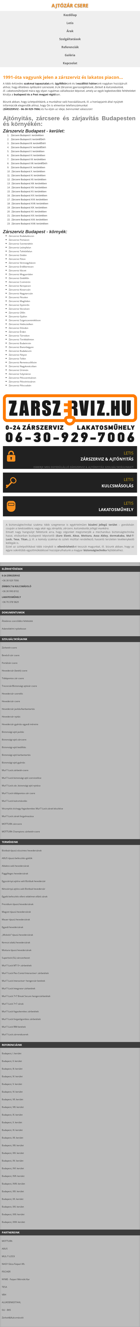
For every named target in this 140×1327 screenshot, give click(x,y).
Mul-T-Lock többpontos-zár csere (18, 793)
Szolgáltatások (70, 39)
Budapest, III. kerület (12, 1068)
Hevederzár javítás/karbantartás (18, 708)
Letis (70, 23)
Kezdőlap (70, 15)
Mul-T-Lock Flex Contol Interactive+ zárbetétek (25, 973)
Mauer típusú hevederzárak (16, 919)
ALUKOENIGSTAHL (11, 1302)
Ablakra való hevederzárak (15, 865)
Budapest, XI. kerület (12, 1130)
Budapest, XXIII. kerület (13, 1222)
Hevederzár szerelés (12, 693)
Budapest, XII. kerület (12, 1137)
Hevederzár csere (11, 701)
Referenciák (70, 47)
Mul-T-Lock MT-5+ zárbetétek (17, 965)
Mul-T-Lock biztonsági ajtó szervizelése (21, 777)
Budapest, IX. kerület (12, 1114)
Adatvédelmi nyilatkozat (14, 628)
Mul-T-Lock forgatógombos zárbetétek (21, 1019)
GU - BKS (6, 1309)
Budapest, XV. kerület (12, 1160)
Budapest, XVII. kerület (13, 1176)
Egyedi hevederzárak (12, 927)
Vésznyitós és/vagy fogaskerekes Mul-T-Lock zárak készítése (32, 808)
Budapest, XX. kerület (12, 1199)
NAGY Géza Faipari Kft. (13, 1264)
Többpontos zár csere (13, 678)
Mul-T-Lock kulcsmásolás (14, 800)
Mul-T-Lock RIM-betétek (14, 1026)
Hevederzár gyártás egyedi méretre (20, 724)
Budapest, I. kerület (11, 1053)
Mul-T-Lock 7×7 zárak (13, 1003)
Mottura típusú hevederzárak (16, 950)
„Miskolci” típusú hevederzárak (17, 934)
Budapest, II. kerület (12, 1061)
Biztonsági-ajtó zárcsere (14, 739)
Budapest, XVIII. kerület (13, 1183)
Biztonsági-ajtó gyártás (13, 762)
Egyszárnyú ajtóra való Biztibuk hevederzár (24, 881)
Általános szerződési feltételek (17, 621)
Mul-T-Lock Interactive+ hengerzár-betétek (23, 980)
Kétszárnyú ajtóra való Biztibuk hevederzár (23, 888)
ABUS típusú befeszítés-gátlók (17, 858)
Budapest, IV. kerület (12, 1076)
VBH (4, 1294)
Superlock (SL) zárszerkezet (16, 957)
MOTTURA (7, 1241)
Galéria (70, 55)
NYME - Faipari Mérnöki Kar (16, 1279)
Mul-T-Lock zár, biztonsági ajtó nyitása (21, 785)
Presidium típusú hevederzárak (17, 904)
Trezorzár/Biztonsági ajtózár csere (19, 685)
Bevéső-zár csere (11, 655)
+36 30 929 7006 (10, 580)
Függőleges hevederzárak (15, 873)
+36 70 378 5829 (10, 602)
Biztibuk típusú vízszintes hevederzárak (22, 850)
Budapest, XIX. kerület (13, 1191)
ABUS (5, 1248)
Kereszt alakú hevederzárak (16, 942)
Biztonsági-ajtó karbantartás (16, 754)
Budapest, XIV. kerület (13, 1153)
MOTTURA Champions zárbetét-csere (21, 831)
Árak (70, 31)
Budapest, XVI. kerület (13, 1168)
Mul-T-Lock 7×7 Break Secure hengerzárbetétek (26, 996)
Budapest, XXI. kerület (13, 1206)
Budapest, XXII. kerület (13, 1214)
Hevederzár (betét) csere (14, 670)
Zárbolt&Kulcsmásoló (13, 1317)
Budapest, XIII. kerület (13, 1145)
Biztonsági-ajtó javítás (13, 731)
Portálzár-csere (10, 663)
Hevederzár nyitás (11, 716)
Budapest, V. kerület (12, 1084)
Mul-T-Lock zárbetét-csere (15, 770)
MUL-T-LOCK (8, 1256)
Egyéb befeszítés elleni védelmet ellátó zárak (24, 896)
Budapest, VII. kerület (12, 1099)
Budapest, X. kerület (12, 1122)
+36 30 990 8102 (10, 591)
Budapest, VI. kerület (12, 1091)
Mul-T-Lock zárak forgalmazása (18, 816)
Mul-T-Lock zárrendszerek (15, 1034)
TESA (4, 1287)
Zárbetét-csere (9, 647)
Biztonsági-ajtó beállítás (14, 747)
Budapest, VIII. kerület (13, 1107)
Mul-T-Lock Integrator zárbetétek (18, 988)
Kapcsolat (70, 63)
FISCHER (6, 1271)
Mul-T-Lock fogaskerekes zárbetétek (20, 1011)
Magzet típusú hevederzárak (16, 911)
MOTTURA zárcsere (12, 823)
